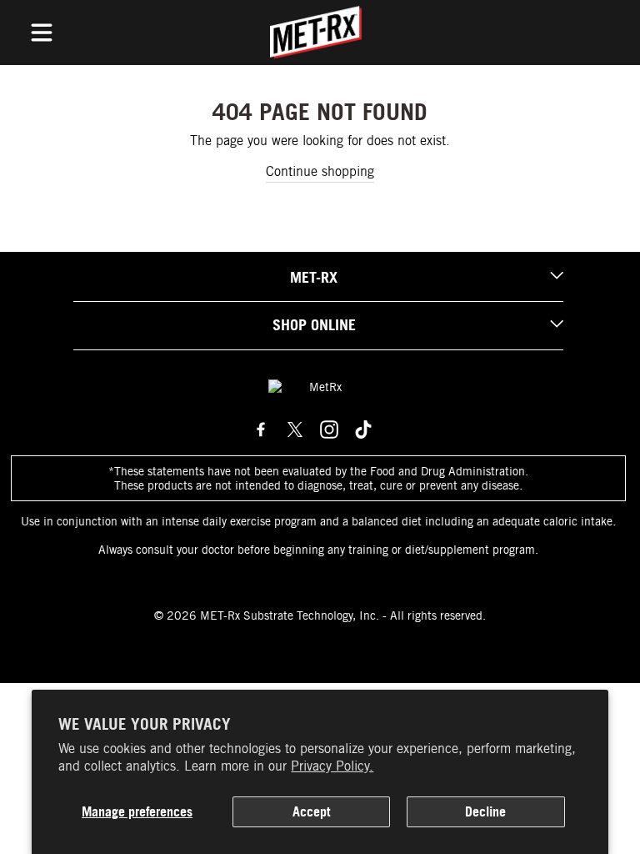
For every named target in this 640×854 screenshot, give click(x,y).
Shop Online (314, 325)
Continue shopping (320, 171)
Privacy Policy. (332, 766)
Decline (485, 811)
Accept (311, 811)
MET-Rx (314, 277)
